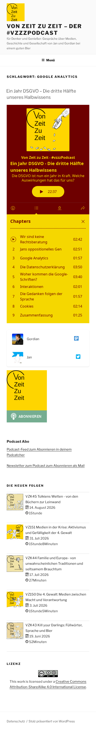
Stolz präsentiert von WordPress (52, 721)
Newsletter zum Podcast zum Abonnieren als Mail (46, 466)
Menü (50, 60)
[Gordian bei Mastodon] (75, 339)
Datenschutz (16, 721)
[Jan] (77, 357)
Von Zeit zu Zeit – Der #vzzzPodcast (44, 29)
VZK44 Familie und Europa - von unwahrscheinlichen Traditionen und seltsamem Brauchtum (54, 563)
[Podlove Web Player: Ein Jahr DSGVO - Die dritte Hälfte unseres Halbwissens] (48, 214)
